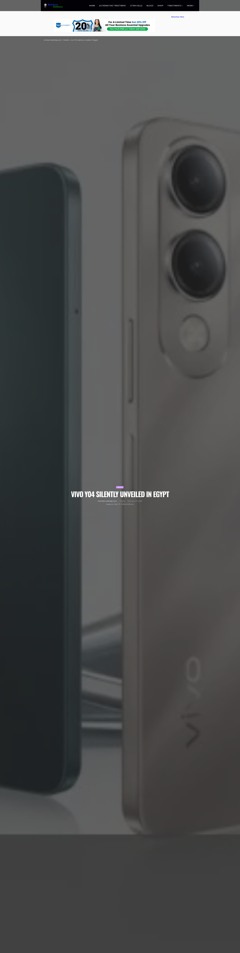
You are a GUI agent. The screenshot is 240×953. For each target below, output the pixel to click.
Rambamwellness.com (107, 501)
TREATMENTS (174, 5)
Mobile (120, 487)
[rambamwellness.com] (53, 6)
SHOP (160, 5)
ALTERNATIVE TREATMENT (112, 5)
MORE (190, 5)
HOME (92, 5)
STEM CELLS (136, 5)
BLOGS (150, 5)
